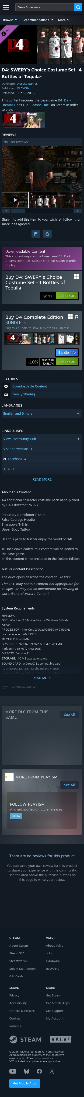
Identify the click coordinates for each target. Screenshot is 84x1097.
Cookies (14, 1018)
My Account (54, 1018)
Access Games (27, 83)
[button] (10, 19)
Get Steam (53, 995)
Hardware (53, 961)
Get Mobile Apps (25, 1083)
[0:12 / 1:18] (42, 168)
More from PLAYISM (36, 777)
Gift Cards (16, 976)
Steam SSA (16, 953)
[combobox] (44, 7)
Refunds (15, 1026)
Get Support (54, 1011)
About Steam (18, 945)
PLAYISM (23, 88)
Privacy (14, 995)
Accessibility (18, 1003)
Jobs (49, 953)
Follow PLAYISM (27, 804)
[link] (40, 362)
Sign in (7, 219)
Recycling (53, 968)
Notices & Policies (22, 1011)
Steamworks (18, 961)
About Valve (54, 945)
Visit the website (16, 449)
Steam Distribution (22, 968)
